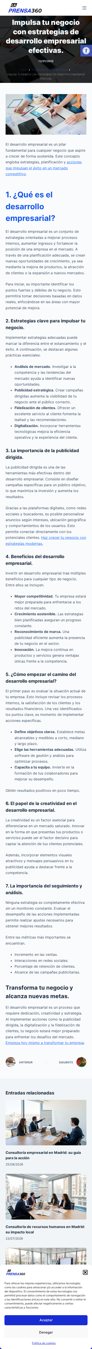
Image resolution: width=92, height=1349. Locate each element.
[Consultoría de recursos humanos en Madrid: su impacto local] (46, 1196)
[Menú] (84, 8)
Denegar (46, 1332)
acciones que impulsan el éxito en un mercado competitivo (44, 168)
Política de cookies (44, 1343)
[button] (86, 50)
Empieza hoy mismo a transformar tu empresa (45, 1042)
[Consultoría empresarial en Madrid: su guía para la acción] (46, 1123)
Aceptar (46, 1320)
